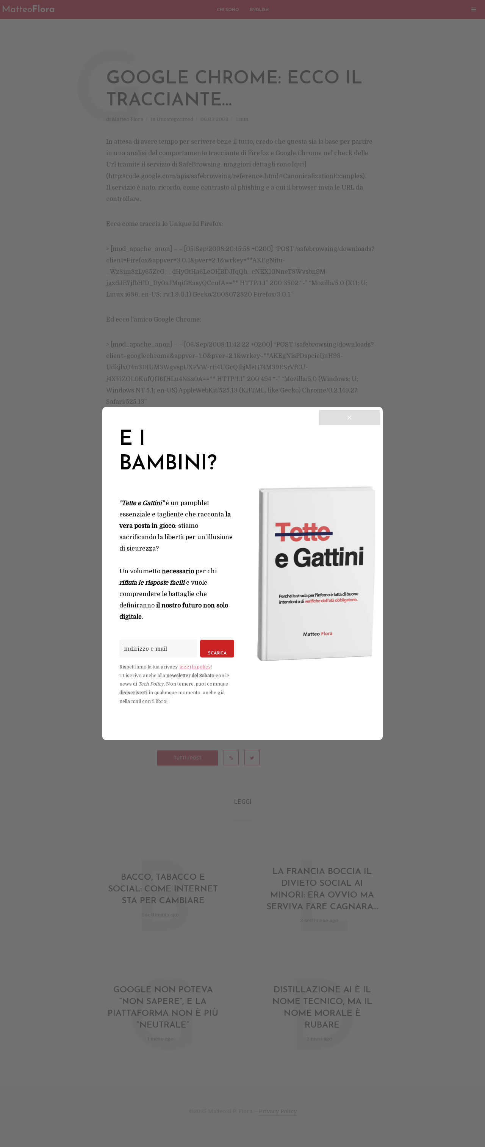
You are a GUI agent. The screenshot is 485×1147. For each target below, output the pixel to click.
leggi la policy (195, 667)
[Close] (349, 417)
